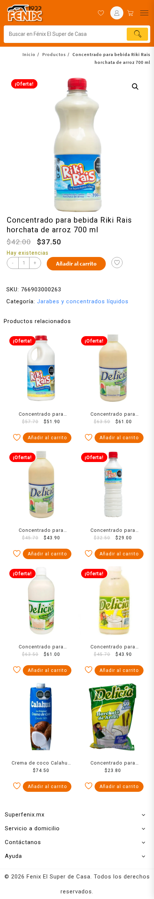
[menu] (144, 13)
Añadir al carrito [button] (47, 437)
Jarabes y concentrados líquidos (83, 301)
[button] (135, 86)
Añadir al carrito (76, 263)
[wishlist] (100, 12)
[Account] (116, 12)
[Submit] (137, 34)
